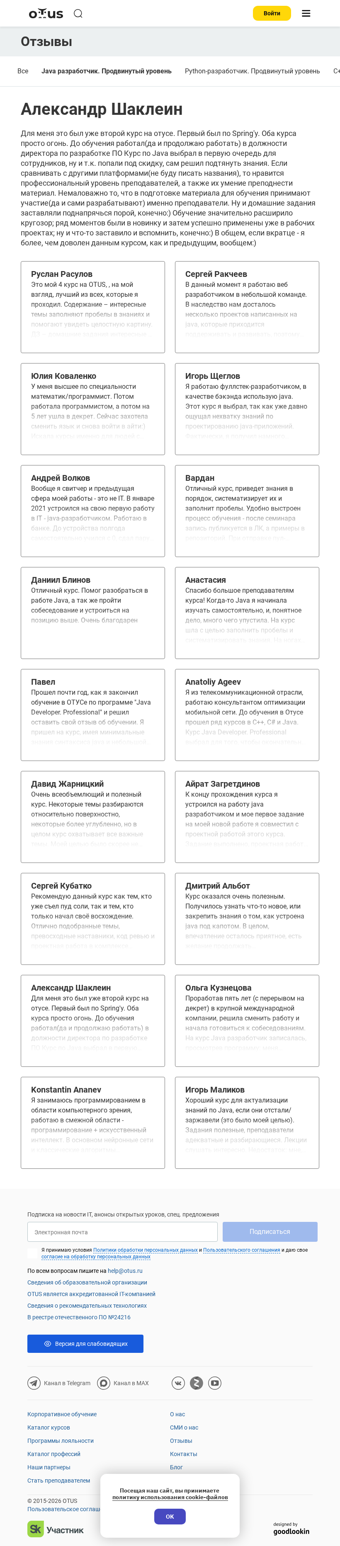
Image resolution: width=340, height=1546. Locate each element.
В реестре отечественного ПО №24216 (79, 1317)
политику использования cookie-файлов (170, 1497)
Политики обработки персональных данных (145, 1250)
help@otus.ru (125, 1270)
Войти (272, 13)
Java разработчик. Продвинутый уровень (106, 71)
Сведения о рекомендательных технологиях (87, 1305)
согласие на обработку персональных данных (96, 1257)
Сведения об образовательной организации (87, 1282)
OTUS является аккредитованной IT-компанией (91, 1294)
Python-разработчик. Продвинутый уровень (252, 71)
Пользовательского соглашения (241, 1250)
